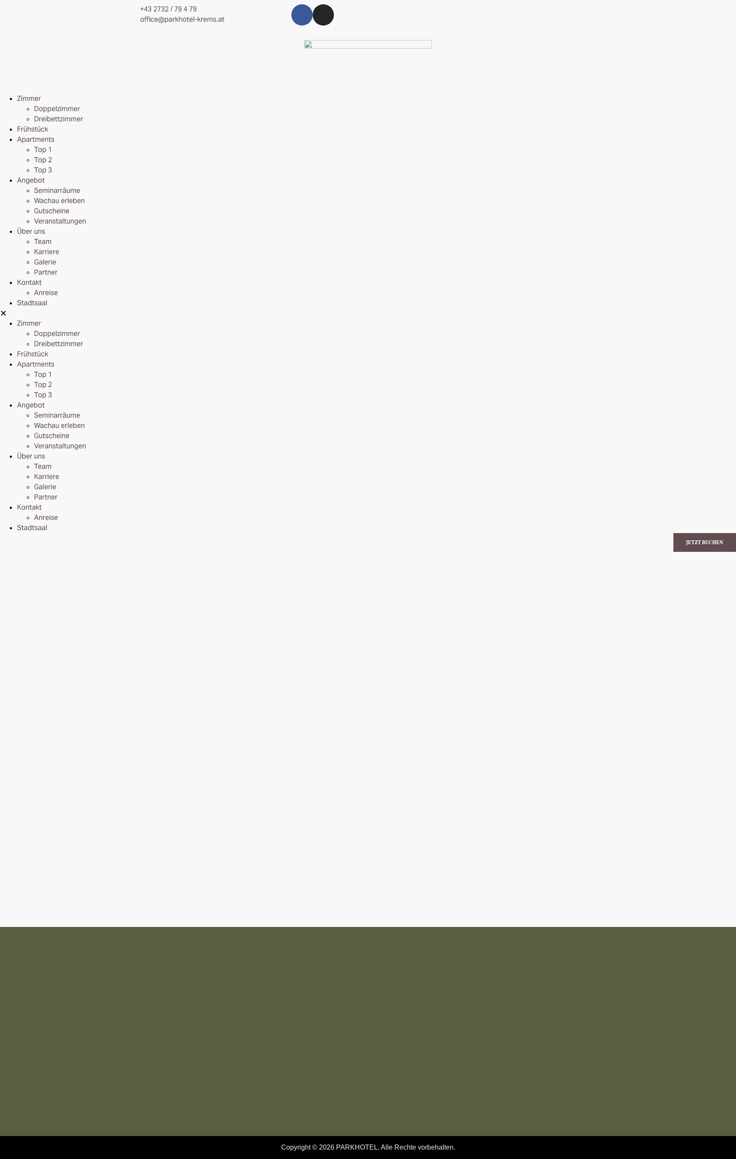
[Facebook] (302, 15)
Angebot (31, 180)
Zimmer (29, 98)
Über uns (31, 231)
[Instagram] (323, 15)
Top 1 (43, 149)
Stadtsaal (32, 302)
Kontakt (29, 282)
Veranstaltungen (60, 221)
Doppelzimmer (57, 108)
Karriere (46, 251)
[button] (368, 313)
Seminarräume (57, 190)
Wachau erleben (59, 200)
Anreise (46, 292)
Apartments (36, 139)
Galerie (45, 262)
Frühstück (32, 129)
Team (43, 241)
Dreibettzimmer (58, 119)
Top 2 (43, 159)
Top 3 (43, 170)
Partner (46, 272)
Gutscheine (51, 211)
